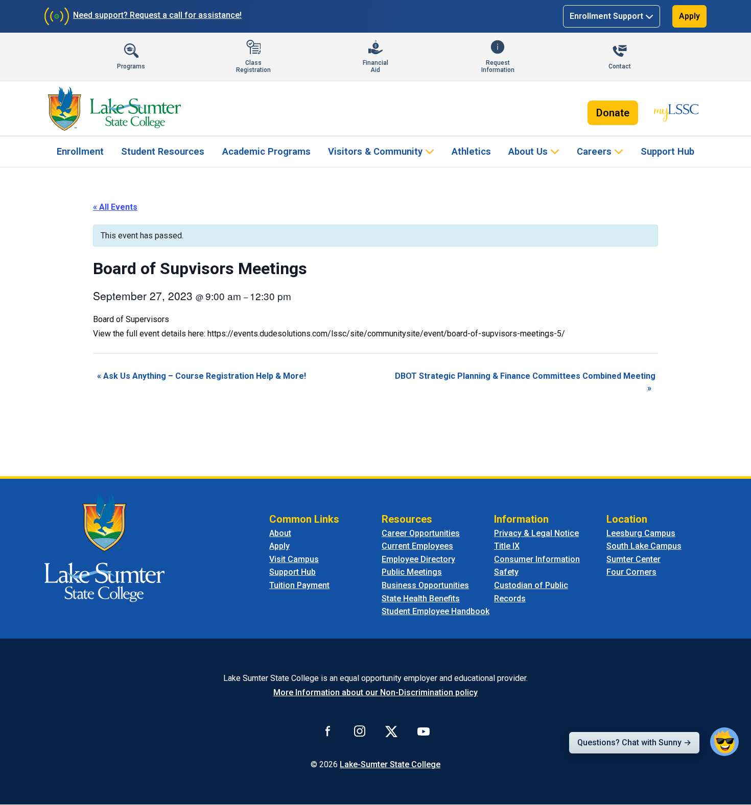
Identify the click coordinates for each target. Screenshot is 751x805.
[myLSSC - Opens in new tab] (676, 113)
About (280, 533)
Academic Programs (266, 151)
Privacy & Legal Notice (536, 533)
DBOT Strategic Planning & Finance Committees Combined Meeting (525, 382)
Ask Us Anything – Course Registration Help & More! (201, 376)
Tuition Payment (299, 585)
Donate (612, 113)
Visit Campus (294, 559)
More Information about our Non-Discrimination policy (375, 692)
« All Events (115, 207)
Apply (689, 16)
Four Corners (631, 572)
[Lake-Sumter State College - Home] (114, 109)
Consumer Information (537, 559)
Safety (506, 572)
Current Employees (417, 546)
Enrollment (80, 151)
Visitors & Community (375, 151)
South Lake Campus (644, 546)
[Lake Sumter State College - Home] (104, 547)
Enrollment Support (606, 16)
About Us (528, 151)
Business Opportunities (425, 585)
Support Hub (667, 151)
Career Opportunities (421, 533)
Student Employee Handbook (435, 611)
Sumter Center (633, 559)
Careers (594, 151)
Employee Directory (418, 559)
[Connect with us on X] (391, 731)
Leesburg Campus (640, 533)
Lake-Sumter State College (390, 764)
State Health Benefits (421, 598)
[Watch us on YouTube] (423, 731)
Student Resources (162, 151)
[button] (724, 741)
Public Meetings (412, 572)
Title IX (507, 546)
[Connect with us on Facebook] (328, 731)
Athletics (471, 151)
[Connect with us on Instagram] (359, 731)
